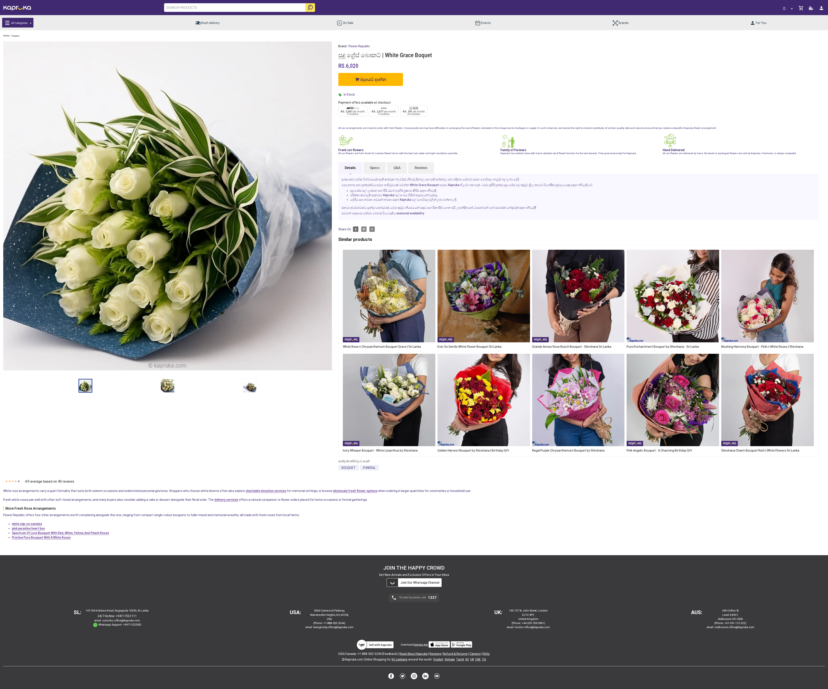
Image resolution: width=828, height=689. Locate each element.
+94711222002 (132, 624)
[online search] (310, 7)
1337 (432, 597)
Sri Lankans (400, 659)
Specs (375, 168)
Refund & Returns (455, 654)
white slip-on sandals (27, 524)
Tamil (460, 659)
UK (472, 659)
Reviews (421, 168)
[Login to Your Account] (822, 9)
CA (484, 659)
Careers (475, 654)
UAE (478, 659)
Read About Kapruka (414, 654)
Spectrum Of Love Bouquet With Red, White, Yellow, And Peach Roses (60, 533)
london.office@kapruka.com (532, 627)
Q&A (397, 168)
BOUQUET (349, 467)
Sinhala (450, 659)
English (438, 659)
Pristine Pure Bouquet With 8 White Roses (41, 537)
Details (350, 168)
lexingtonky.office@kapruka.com (333, 627)
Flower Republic (359, 46)
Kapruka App (420, 644)
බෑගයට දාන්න (372, 79)
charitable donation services (266, 491)
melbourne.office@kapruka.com (734, 627)
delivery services (226, 499)
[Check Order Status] (811, 9)
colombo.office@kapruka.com (121, 620)
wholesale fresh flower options (355, 491)
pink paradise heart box (28, 528)
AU (467, 659)
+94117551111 (126, 616)
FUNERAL (369, 467)
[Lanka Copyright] (343, 659)
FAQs (486, 654)
